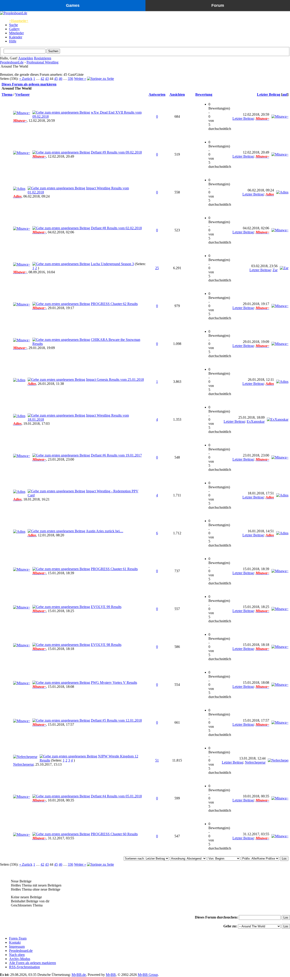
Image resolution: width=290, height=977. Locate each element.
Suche (13, 25)
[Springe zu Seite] (100, 79)
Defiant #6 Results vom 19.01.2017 (116, 455)
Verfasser (22, 94)
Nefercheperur (23, 764)
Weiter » (80, 79)
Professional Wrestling (42, 62)
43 (47, 79)
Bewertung (203, 94)
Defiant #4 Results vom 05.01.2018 (116, 796)
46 (60, 79)
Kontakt (15, 942)
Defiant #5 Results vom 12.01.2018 (116, 720)
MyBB (111, 975)
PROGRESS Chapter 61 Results (114, 569)
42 (42, 79)
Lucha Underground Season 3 (112, 264)
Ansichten (177, 94)
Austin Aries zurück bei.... (104, 531)
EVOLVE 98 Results (106, 645)
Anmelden (25, 58)
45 (56, 79)
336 (70, 79)
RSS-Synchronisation (24, 967)
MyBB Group (148, 975)
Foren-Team (18, 938)
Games (73, 5)
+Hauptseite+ (18, 21)
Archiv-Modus (19, 959)
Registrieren (42, 58)
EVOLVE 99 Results (106, 607)
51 (157, 760)
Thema (7, 94)
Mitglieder (16, 33)
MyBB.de (79, 975)
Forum (217, 5)
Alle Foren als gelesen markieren (32, 963)
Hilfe (12, 41)
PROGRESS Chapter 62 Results (114, 304)
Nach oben (17, 955)
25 (157, 268)
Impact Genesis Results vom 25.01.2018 (115, 379)
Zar (275, 270)
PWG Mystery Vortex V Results (114, 682)
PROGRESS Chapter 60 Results (114, 834)
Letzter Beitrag (268, 94)
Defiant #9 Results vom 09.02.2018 (116, 152)
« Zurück (25, 79)
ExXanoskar (256, 421)
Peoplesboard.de (12, 62)
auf (284, 94)
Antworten (157, 94)
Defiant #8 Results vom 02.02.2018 (116, 228)
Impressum (17, 946)
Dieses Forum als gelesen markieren (29, 84)
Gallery (14, 29)
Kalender (15, 37)
